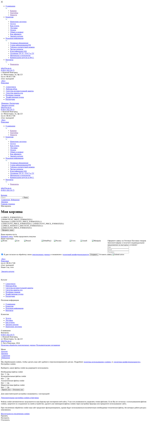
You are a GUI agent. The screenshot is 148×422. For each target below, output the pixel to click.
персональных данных (41, 254)
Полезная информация (14, 38)
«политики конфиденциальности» (126, 362)
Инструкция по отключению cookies (15, 414)
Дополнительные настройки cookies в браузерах (20, 398)
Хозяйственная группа (14, 294)
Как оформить (15, 34)
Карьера (13, 11)
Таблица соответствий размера (22, 47)
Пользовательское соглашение (48, 345)
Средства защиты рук (14, 290)
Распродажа (10, 296)
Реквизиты (14, 64)
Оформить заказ (7, 230)
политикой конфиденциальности (76, 254)
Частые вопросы (16, 49)
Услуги (13, 24)
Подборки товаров (13, 292)
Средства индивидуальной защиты (19, 288)
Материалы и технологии (20, 55)
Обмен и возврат (16, 32)
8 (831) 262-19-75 (7, 70)
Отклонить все (18, 390)
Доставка (13, 28)
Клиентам (9, 17)
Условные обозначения (19, 43)
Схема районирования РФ (20, 45)
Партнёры (14, 13)
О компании (10, 6)
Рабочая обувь (11, 286)
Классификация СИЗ (18, 51)
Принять (4, 416)
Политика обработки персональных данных (18, 345)
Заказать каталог (16, 36)
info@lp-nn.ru (6, 68)
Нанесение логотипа (18, 22)
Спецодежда (10, 284)
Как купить (14, 26)
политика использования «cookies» (97, 362)
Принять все (6, 390)
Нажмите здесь (7, 236)
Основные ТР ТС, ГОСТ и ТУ (22, 53)
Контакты (9, 60)
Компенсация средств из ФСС (22, 58)
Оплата (13, 30)
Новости (13, 15)
